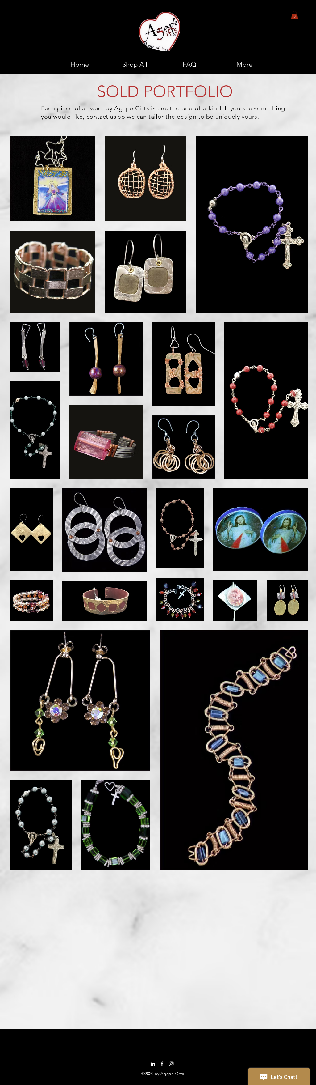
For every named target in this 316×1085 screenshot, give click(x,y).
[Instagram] (171, 1064)
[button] (294, 15)
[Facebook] (162, 1064)
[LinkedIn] (153, 1064)
